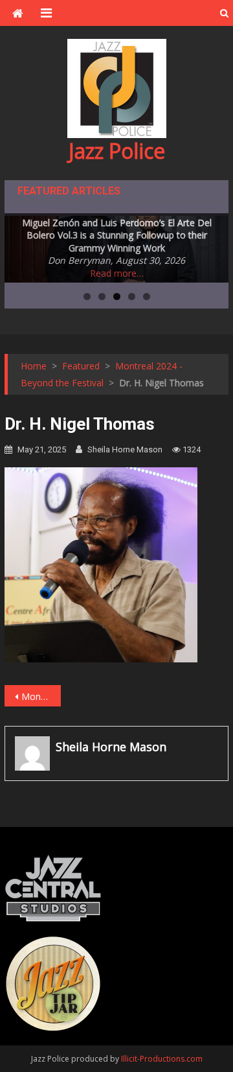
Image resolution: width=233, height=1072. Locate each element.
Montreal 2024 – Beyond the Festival (40, 696)
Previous (20, 246)
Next (212, 246)
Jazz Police (117, 151)
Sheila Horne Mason (124, 449)
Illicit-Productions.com (162, 1058)
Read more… (117, 273)
